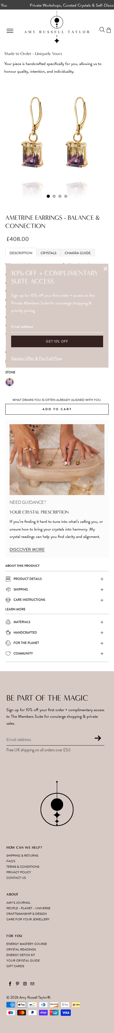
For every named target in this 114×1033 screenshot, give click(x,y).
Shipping (21, 589)
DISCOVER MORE (27, 549)
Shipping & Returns (22, 855)
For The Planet (26, 643)
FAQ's (10, 861)
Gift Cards (15, 966)
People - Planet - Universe (28, 908)
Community (23, 653)
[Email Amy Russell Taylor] (32, 984)
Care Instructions (29, 599)
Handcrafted (25, 632)
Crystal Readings (21, 949)
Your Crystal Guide (23, 960)
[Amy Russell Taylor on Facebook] (10, 984)
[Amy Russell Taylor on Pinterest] (17, 984)
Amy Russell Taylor (33, 997)
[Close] (105, 269)
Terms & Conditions (22, 866)
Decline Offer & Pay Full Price (36, 358)
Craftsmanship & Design (26, 913)
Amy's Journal (18, 902)
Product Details (28, 579)
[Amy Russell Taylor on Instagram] (25, 984)
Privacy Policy (18, 872)
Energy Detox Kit (20, 955)
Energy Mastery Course (26, 943)
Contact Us (16, 877)
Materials (22, 622)
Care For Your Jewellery (28, 919)
